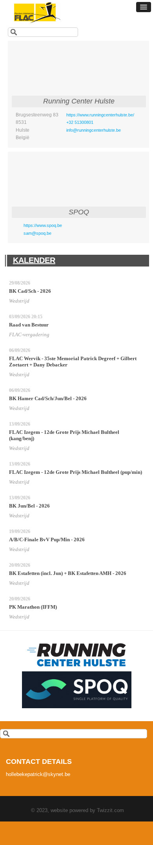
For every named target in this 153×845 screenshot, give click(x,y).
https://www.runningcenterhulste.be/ (100, 114)
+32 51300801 (79, 122)
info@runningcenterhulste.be (93, 130)
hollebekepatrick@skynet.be (38, 774)
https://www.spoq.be (43, 225)
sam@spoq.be (37, 233)
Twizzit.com (110, 810)
